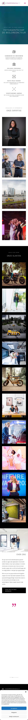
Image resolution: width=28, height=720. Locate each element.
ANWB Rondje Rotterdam (11, 334)
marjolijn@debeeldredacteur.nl (12, 688)
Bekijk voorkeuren (14, 716)
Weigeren (14, 712)
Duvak (4, 518)
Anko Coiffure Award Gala (12, 492)
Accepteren (14, 708)
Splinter (5, 387)
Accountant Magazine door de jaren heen (10, 307)
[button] (26, 692)
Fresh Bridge (7, 413)
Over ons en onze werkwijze (11, 590)
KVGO (4, 361)
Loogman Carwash (9, 440)
